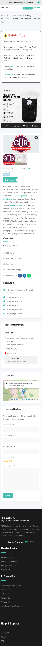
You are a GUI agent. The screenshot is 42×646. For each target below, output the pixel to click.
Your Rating (8, 458)
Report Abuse (11, 264)
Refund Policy (6, 594)
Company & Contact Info (11, 586)
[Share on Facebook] (20, 276)
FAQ (2, 641)
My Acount (5, 570)
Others (15, 246)
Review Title (9, 447)
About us (4, 637)
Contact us (8, 74)
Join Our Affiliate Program (11, 606)
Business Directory (9, 562)
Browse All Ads (7, 557)
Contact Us (5, 633)
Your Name (8, 424)
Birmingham (8, 172)
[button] (23, 391)
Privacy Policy (7, 602)
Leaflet (15, 399)
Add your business (8, 566)
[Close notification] (38, 2)
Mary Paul (9, 332)
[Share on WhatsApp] (29, 276)
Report (13, 66)
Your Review (9, 466)
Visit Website (12, 349)
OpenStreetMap (25, 399)
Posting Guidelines (8, 598)
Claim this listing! (13, 270)
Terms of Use (6, 590)
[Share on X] (24, 276)
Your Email (8, 435)
